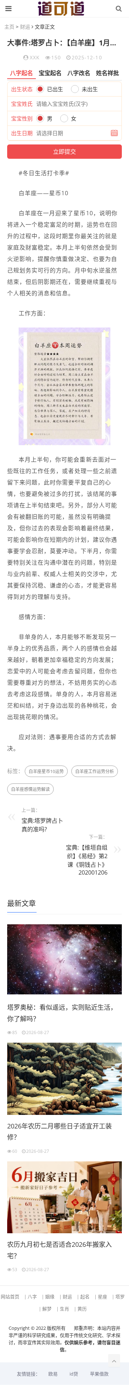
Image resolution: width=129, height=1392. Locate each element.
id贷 (74, 1374)
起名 (85, 1296)
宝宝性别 (22, 118)
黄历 (82, 1308)
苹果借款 (99, 1374)
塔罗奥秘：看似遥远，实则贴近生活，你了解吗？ (62, 1013)
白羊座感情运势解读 (30, 789)
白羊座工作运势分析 (94, 771)
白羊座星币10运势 (46, 771)
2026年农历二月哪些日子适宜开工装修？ (59, 1132)
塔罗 (120, 1296)
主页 (9, 26)
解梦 (47, 1308)
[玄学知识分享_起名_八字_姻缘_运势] (61, 8)
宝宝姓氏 (22, 103)
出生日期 (22, 133)
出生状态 (22, 89)
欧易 (53, 1374)
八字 (32, 1296)
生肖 (64, 1308)
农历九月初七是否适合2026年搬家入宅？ (59, 1250)
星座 (102, 1296)
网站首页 (10, 1296)
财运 (25, 26)
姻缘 (49, 1296)
